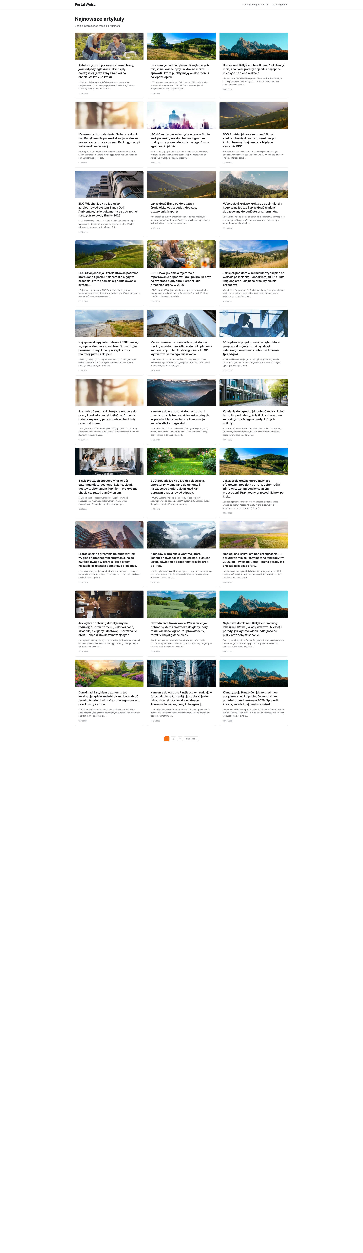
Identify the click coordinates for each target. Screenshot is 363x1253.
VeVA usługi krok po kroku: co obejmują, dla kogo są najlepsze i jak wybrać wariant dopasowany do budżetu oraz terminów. (252, 207)
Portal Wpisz (85, 4)
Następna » (191, 739)
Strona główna (280, 4)
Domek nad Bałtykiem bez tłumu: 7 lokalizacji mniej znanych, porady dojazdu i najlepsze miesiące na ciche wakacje (253, 69)
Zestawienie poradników (255, 4)
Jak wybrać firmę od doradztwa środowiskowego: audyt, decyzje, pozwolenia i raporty (174, 207)
